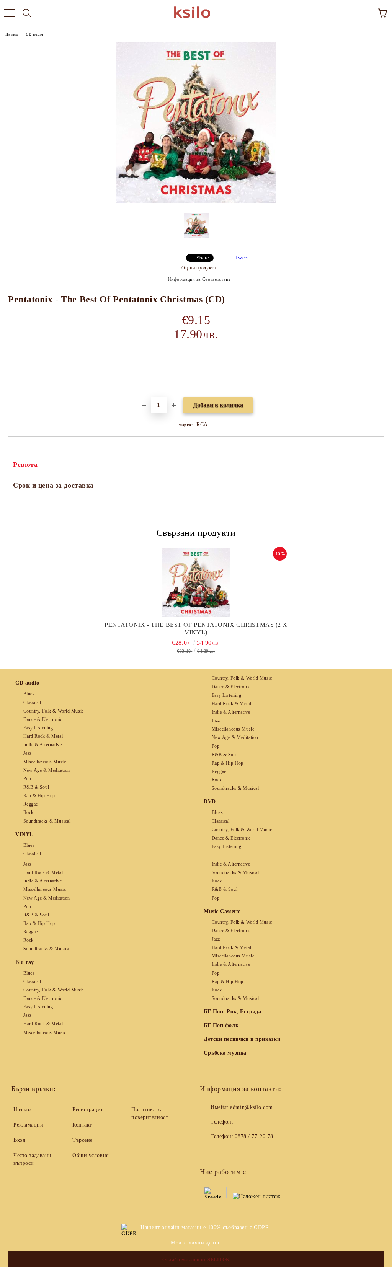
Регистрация (87, 1109)
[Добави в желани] (378, 385)
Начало (11, 34)
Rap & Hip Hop (39, 795)
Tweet (242, 258)
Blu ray (24, 962)
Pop (27, 778)
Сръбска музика (225, 1053)
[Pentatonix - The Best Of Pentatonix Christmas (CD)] (196, 201)
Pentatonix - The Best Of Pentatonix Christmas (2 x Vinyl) (196, 628)
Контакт (82, 1125)
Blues (28, 693)
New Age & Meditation (46, 770)
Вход (19, 1140)
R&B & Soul (36, 787)
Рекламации (28, 1125)
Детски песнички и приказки (242, 1039)
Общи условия (90, 1155)
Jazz (27, 753)
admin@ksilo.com (251, 1107)
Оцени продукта (198, 268)
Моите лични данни (196, 1243)
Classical (32, 702)
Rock (28, 812)
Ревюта (25, 464)
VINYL (24, 834)
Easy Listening (38, 728)
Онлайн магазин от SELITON (196, 1259)
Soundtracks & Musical (46, 821)
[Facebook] (210, 1152)
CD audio (34, 34)
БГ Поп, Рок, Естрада (232, 1011)
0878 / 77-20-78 (254, 1136)
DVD (210, 801)
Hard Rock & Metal (43, 736)
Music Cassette (222, 911)
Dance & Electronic (42, 719)
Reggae (30, 804)
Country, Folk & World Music (53, 711)
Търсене (82, 1140)
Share (202, 258)
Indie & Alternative (42, 744)
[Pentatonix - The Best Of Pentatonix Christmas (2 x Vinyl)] (196, 582)
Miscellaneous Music (44, 762)
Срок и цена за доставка (53, 485)
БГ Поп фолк (221, 1025)
